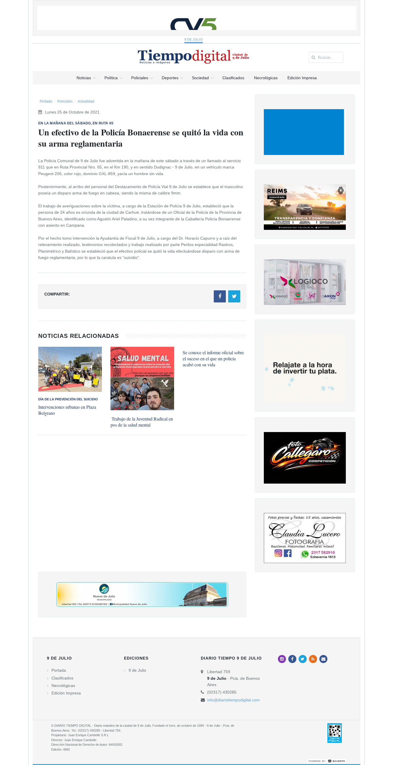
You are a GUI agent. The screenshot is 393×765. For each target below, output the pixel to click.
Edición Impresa (66, 693)
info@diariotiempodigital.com (233, 700)
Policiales (65, 101)
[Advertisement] (142, 509)
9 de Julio (193, 39)
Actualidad (86, 101)
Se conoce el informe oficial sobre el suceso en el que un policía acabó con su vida (213, 358)
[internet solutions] (327, 760)
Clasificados (62, 678)
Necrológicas (63, 685)
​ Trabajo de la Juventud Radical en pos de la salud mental (141, 422)
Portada (46, 101)
